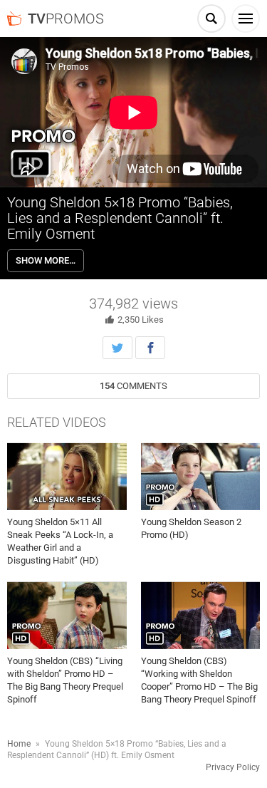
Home (19, 744)
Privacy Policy (233, 767)
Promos (66, 18)
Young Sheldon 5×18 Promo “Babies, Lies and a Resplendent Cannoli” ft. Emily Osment (120, 218)
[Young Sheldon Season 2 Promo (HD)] (201, 476)
